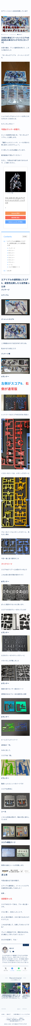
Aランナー (12, 250)
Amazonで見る (15, 213)
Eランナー (12, 260)
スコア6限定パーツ (14, 267)
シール (11, 264)
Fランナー (12, 262)
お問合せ (21, 1018)
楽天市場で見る (15, 217)
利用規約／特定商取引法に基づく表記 (15, 1019)
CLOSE (24, 236)
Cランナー (12, 255)
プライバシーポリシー (12, 1018)
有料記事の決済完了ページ (16, 1021)
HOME (2, 1014)
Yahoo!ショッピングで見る (15, 221)
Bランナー (12, 253)
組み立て (20, 34)
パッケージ (12, 248)
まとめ (9, 271)
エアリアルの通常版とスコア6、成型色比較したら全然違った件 (16, 243)
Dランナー (12, 257)
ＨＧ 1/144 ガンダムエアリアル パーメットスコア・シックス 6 (15, 200)
